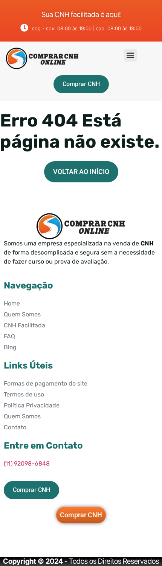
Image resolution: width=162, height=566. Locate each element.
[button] (130, 55)
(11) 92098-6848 (27, 463)
